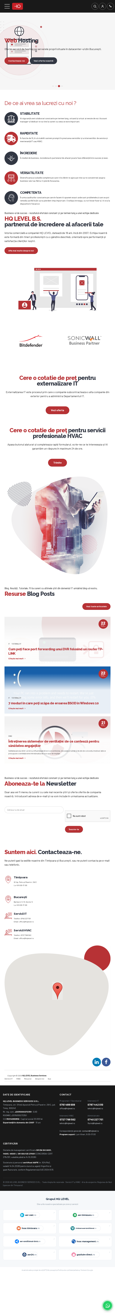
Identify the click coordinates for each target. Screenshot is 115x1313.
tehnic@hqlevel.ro (95, 1119)
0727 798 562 (26, 946)
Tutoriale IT (16, 655)
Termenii (84, 1281)
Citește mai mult (16, 670)
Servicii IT (8, 1090)
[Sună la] (110, 6)
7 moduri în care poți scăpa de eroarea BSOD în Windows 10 (53, 714)
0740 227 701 (26, 929)
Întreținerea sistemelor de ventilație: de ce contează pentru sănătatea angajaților (53, 754)
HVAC (10, 747)
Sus (49, 1090)
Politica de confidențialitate (68, 1281)
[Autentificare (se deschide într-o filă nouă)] (102, 6)
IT (9, 655)
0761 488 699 (67, 1115)
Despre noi (39, 1090)
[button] (57, 1002)
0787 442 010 (95, 1115)
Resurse (27, 1090)
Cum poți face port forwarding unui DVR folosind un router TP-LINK (55, 662)
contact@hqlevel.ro (90, 1142)
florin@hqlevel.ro (95, 1134)
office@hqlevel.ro (26, 933)
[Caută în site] (94, 6)
